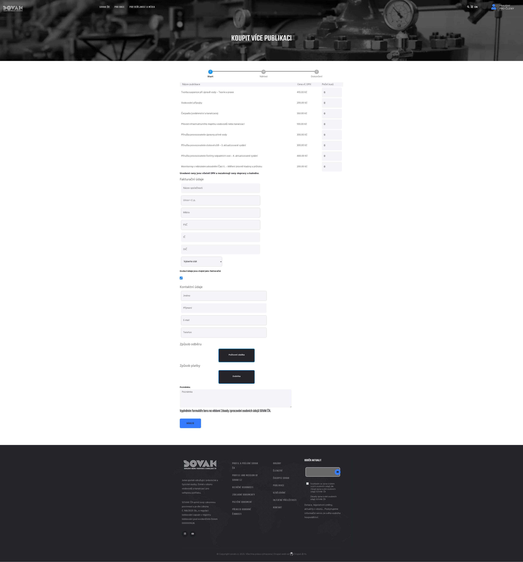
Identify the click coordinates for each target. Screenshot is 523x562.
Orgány (277, 464)
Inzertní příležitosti (285, 500)
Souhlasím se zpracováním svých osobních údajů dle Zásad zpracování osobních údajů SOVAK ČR (323, 488)
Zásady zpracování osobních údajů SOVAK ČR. (245, 411)
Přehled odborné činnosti (241, 512)
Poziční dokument (242, 502)
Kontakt (277, 508)
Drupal (277, 554)
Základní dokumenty (243, 495)
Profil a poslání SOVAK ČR (245, 466)
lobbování (187, 515)
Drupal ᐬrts (299, 554)
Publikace (278, 486)
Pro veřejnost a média (142, 7)
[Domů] (13, 8)
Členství (278, 471)
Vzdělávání (279, 493)
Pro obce (120, 7)
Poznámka (185, 387)
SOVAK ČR (104, 7)
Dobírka (237, 376)
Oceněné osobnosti (242, 487)
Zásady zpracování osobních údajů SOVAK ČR (323, 498)
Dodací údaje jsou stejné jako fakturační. (200, 271)
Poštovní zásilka (237, 355)
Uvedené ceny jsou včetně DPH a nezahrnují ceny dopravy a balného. (219, 173)
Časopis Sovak (281, 478)
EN (476, 7)
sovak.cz (234, 554)
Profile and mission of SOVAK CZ (245, 478)
